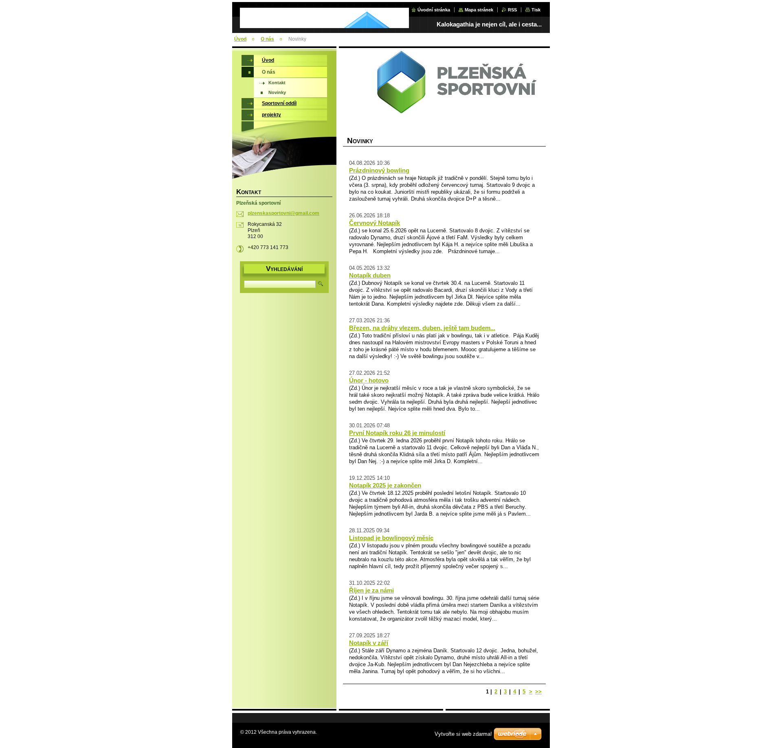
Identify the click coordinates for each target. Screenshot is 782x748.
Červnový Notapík (374, 222)
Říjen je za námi (371, 590)
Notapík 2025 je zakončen (385, 485)
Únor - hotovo (369, 380)
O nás (267, 39)
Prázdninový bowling (379, 170)
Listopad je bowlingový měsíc (391, 537)
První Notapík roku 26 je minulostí (397, 432)
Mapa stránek (479, 9)
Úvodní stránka (433, 9)
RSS (512, 9)
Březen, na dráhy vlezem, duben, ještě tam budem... (422, 327)
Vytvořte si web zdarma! (463, 734)
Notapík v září (368, 642)
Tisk (536, 9)
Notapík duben (370, 275)
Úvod (240, 39)
